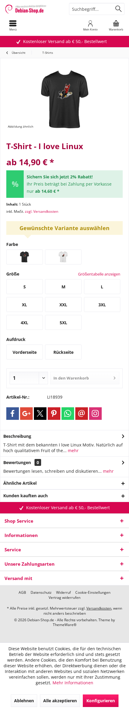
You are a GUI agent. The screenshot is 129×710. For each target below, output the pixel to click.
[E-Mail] (81, 413)
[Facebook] (12, 413)
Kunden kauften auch (25, 495)
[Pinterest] (54, 413)
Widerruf (63, 592)
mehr (73, 450)
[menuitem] (13, 25)
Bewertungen (17, 462)
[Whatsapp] (68, 413)
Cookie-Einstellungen (92, 592)
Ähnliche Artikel (20, 483)
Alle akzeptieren (60, 700)
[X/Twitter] (40, 413)
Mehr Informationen (72, 682)
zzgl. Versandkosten (41, 211)
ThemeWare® (64, 624)
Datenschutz (41, 592)
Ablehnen (24, 700)
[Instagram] (95, 413)
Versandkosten (98, 608)
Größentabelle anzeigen (99, 274)
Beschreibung (17, 436)
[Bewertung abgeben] (64, 154)
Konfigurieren (100, 700)
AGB (22, 592)
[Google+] (26, 413)
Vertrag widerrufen (64, 597)
